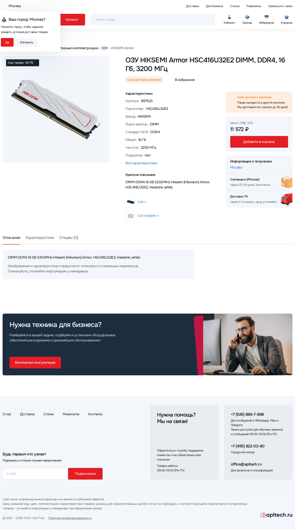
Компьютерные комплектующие (73, 48)
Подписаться (85, 473)
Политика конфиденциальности (70, 518)
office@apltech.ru (246, 464)
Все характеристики (141, 163)
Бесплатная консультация (35, 362)
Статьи (234, 6)
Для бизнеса (214, 6)
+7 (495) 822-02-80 (248, 446)
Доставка (192, 6)
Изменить (26, 42)
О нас (7, 414)
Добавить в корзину (259, 141)
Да (7, 42)
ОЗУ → (142, 202)
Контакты (95, 414)
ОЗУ (104, 48)
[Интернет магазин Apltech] (276, 515)
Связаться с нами (280, 6)
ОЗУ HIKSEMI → (148, 216)
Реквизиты (253, 6)
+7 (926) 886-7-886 (247, 414)
